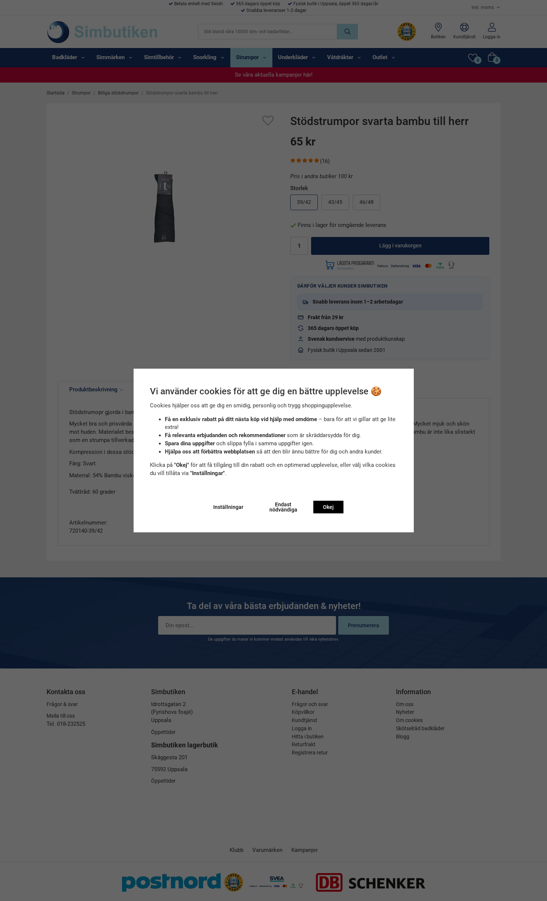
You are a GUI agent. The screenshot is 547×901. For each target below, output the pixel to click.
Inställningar (228, 507)
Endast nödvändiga (283, 507)
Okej (328, 507)
